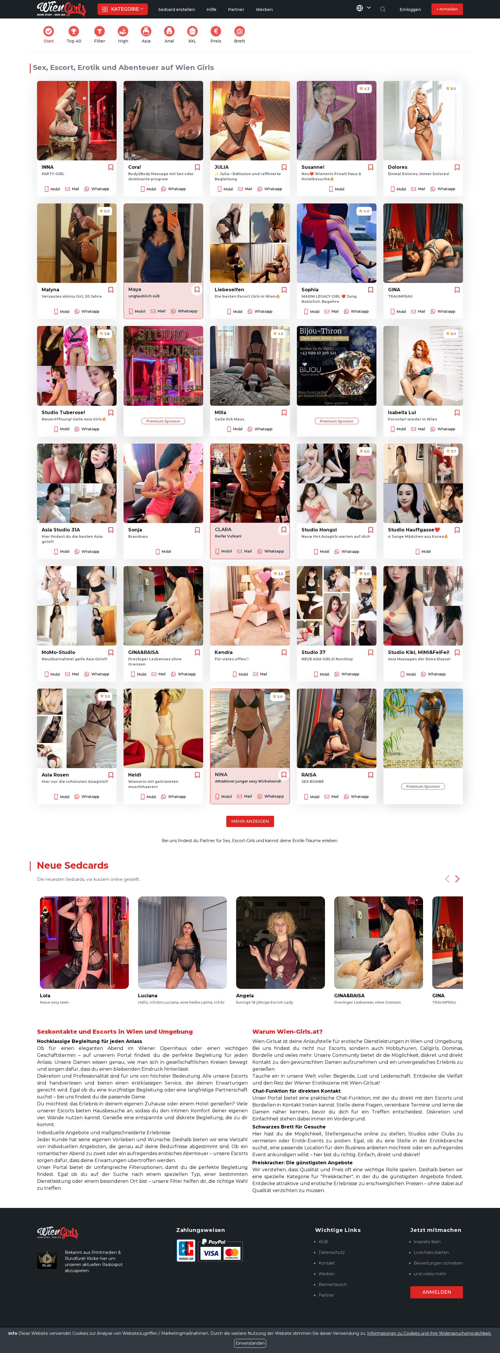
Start (50, 35)
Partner (326, 1295)
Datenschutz (332, 1252)
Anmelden (436, 1292)
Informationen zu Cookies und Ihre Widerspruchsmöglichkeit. (429, 1333)
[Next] (456, 878)
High (125, 35)
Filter (101, 35)
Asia (148, 35)
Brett (241, 35)
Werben (327, 1273)
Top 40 (76, 35)
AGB (323, 1241)
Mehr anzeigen (250, 821)
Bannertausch (333, 1284)
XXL (194, 35)
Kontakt (327, 1263)
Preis (217, 35)
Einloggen (410, 9)
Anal (171, 35)
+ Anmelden (447, 9)
